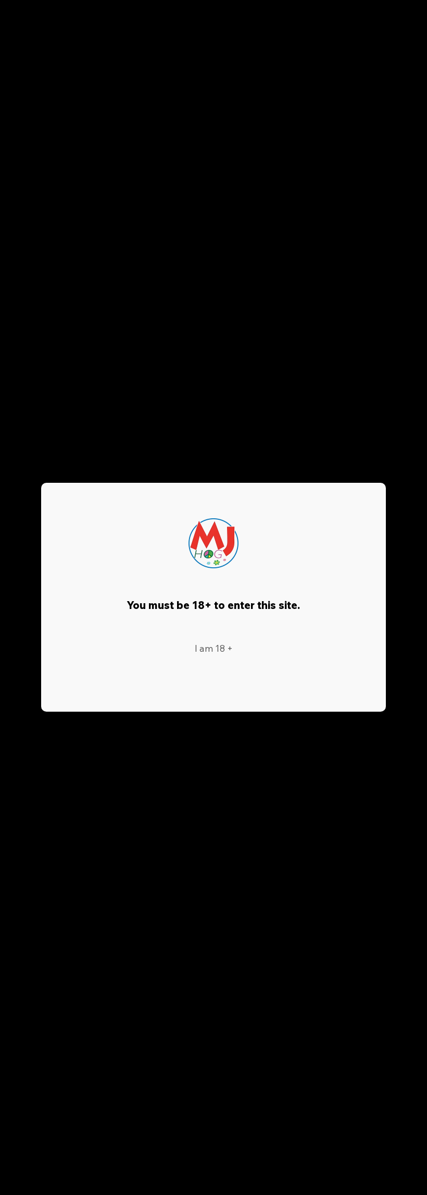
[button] (213, 649)
